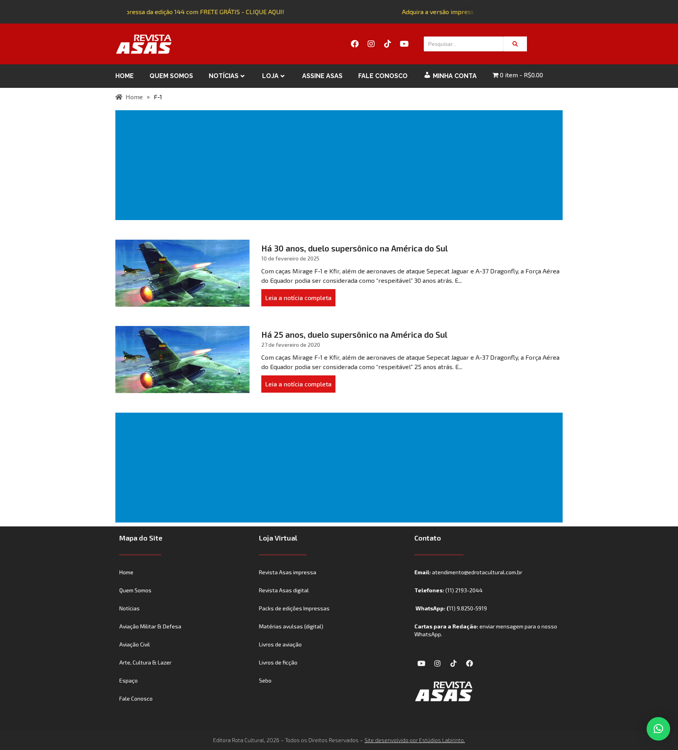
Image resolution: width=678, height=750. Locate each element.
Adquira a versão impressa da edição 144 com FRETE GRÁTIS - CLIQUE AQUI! (173, 11)
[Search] (515, 43)
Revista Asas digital (284, 590)
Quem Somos (171, 76)
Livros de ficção (278, 662)
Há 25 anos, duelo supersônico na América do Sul (354, 334)
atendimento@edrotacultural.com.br (477, 572)
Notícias (224, 76)
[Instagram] (371, 44)
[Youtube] (404, 44)
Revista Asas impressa (287, 572)
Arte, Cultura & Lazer (145, 662)
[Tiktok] (388, 44)
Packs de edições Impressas (294, 608)
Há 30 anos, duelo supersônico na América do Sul (354, 248)
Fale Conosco (383, 76)
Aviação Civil (134, 644)
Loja (270, 76)
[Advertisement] (340, 165)
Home (124, 76)
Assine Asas (322, 76)
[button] (658, 729)
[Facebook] (355, 44)
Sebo (265, 680)
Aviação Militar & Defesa (150, 626)
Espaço (128, 680)
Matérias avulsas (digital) (291, 626)
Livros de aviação (280, 644)
